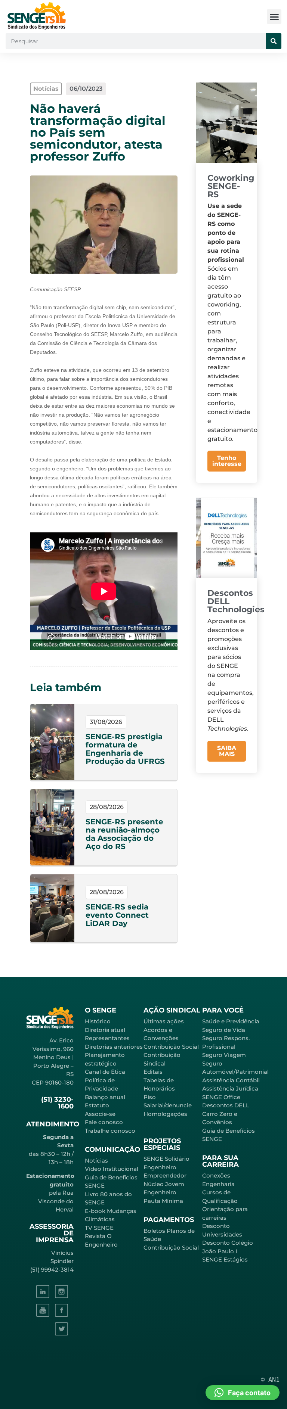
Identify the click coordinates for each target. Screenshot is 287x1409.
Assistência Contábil (231, 1080)
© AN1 (270, 1379)
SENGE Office (221, 1097)
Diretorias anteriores (114, 1046)
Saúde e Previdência (230, 1021)
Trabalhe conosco (110, 1130)
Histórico (98, 1021)
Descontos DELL (225, 1105)
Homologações (165, 1113)
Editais (153, 1071)
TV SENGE (99, 1227)
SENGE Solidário (166, 1158)
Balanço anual (105, 1097)
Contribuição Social (171, 1046)
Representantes (107, 1038)
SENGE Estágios (225, 1259)
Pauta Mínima (163, 1200)
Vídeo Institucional (111, 1168)
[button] (274, 16)
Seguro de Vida (223, 1029)
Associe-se (100, 1113)
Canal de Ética (105, 1071)
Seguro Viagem (224, 1054)
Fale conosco (104, 1122)
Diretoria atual (105, 1029)
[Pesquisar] (273, 41)
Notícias (96, 1160)
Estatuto (97, 1105)
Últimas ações (164, 1021)
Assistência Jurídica (230, 1088)
